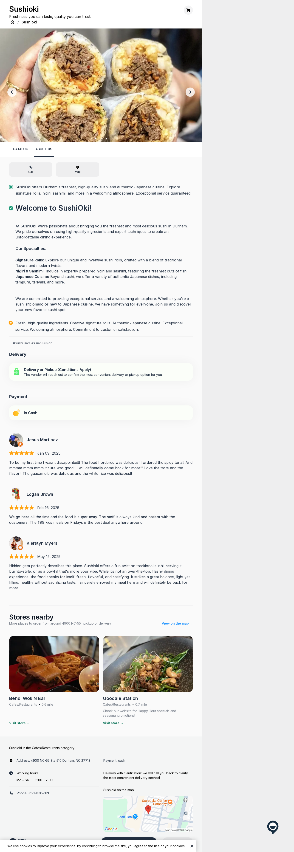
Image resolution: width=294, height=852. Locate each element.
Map (78, 171)
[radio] (101, 372)
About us (44, 149)
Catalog (20, 149)
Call (30, 172)
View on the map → (177, 623)
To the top (178, 842)
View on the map (129, 842)
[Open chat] (273, 827)
